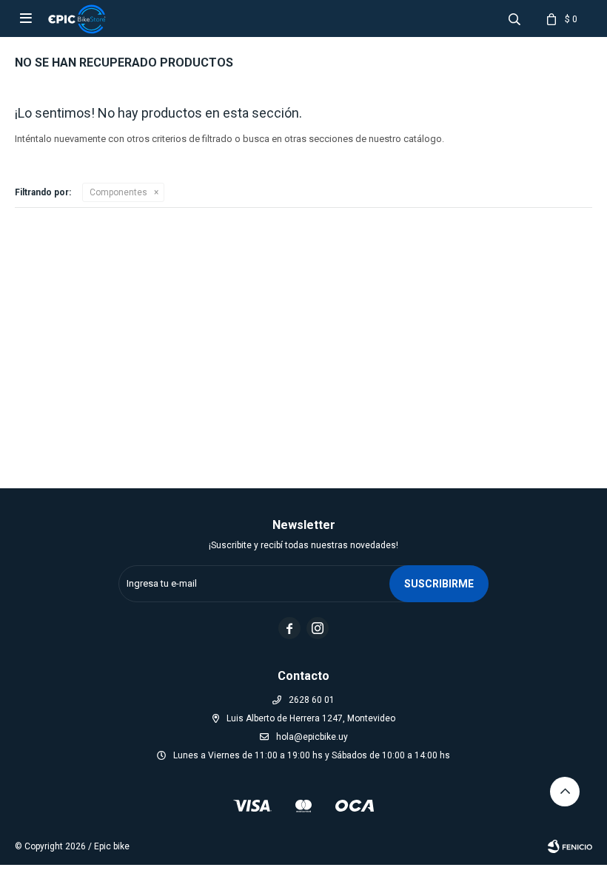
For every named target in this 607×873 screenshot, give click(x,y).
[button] (514, 18)
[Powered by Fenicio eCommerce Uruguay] (570, 846)
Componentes (118, 192)
